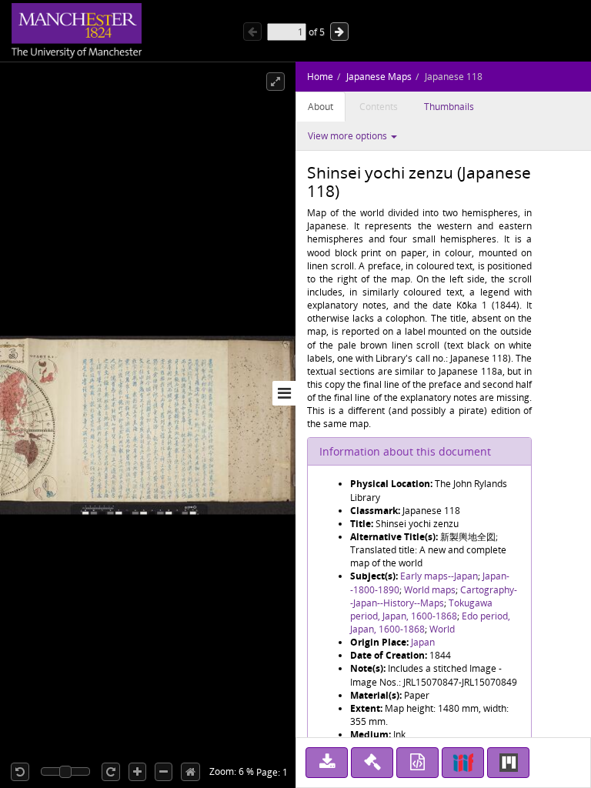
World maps (430, 589)
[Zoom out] (163, 772)
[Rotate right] (111, 772)
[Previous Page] (252, 31)
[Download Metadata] (417, 762)
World (442, 629)
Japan (423, 642)
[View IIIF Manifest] (463, 762)
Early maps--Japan (439, 576)
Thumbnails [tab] (449, 106)
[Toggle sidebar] (284, 393)
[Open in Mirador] (508, 762)
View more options (348, 135)
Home (320, 76)
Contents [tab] (378, 106)
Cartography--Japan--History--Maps (433, 596)
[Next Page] (339, 31)
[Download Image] (327, 762)
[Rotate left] (20, 772)
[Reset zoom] (190, 772)
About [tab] (320, 106)
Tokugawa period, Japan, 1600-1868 (421, 609)
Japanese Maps (379, 76)
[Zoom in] (137, 772)
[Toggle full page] (275, 81)
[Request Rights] (372, 762)
